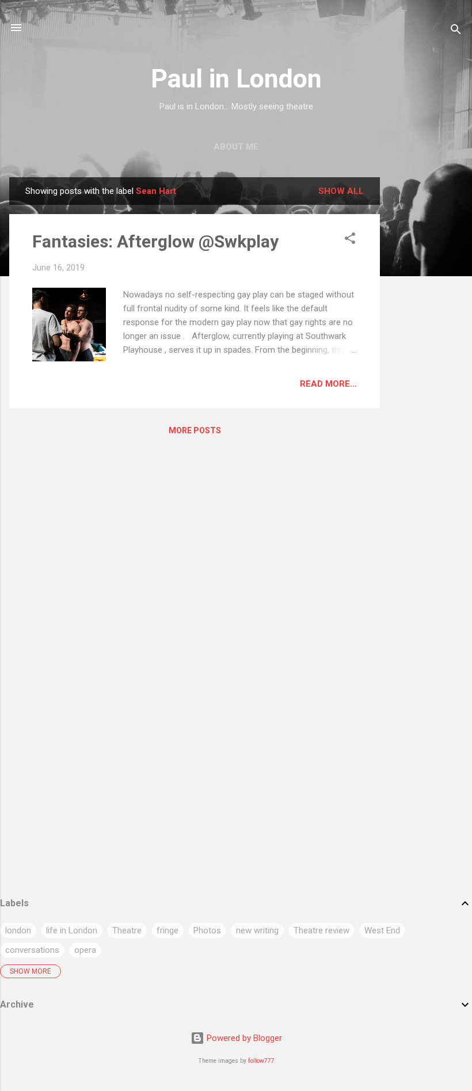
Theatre (127, 930)
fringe (167, 930)
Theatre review (321, 930)
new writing (257, 930)
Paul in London (236, 78)
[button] (350, 240)
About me (236, 147)
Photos (207, 930)
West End (382, 930)
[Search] (456, 31)
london (18, 930)
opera (85, 950)
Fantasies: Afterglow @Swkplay (155, 241)
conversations (32, 950)
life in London (71, 930)
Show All (341, 191)
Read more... (328, 384)
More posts (195, 430)
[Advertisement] (426, 349)
